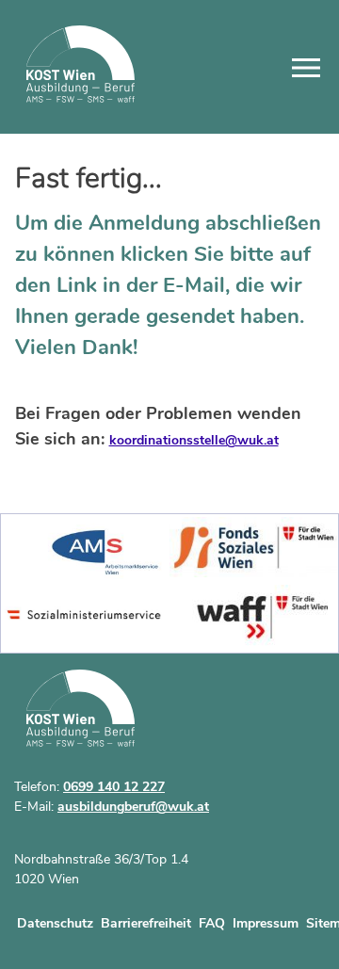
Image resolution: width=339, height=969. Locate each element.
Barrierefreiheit (146, 923)
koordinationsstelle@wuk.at (194, 440)
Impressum (266, 923)
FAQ (212, 923)
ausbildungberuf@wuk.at (133, 807)
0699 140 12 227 (114, 787)
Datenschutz (55, 923)
